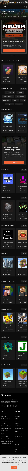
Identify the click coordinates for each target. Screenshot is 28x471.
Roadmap (17, 423)
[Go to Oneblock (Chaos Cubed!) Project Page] (8, 378)
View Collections (14, 162)
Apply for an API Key (6, 443)
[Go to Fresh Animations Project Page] (8, 294)
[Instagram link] (2, 406)
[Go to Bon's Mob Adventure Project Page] (8, 210)
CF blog (16, 418)
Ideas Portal (17, 416)
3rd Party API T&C (5, 446)
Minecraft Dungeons (6, 428)
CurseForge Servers (19, 428)
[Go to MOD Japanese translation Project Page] (8, 238)
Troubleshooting (18, 436)
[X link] (13, 406)
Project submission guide (6, 438)
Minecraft (3, 416)
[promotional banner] (14, 2)
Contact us (17, 438)
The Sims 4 (3, 421)
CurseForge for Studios (20, 447)
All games (3, 414)
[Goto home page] (5, 7)
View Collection (14, 50)
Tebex (16, 449)
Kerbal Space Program (6, 425)
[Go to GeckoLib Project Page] (8, 350)
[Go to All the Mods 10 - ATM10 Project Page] (8, 322)
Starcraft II (3, 423)
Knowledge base (18, 434)
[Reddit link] (16, 406)
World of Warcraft (5, 418)
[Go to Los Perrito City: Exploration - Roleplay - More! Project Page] (8, 266)
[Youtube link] (8, 406)
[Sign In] (25, 7)
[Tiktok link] (5, 406)
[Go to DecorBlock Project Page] (8, 73)
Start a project (4, 436)
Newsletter (17, 421)
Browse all (23, 88)
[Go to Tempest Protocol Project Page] (8, 122)
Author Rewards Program (7, 441)
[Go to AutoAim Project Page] (8, 183)
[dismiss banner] (26, 2)
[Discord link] (10, 406)
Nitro (16, 451)
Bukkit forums (18, 425)
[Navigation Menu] (2, 7)
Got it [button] (14, 467)
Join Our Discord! (19, 414)
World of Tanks (4, 430)
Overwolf (17, 444)
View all (24, 169)
